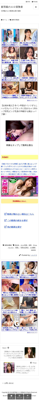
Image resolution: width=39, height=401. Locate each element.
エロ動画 (32, 247)
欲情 (30, 245)
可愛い (17, 247)
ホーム (5, 20)
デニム (35, 245)
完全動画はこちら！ (19, 201)
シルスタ (33, 255)
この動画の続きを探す (17, 220)
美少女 (17, 245)
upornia (33, 250)
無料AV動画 (15, 20)
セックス (11, 247)
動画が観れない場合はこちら (20, 214)
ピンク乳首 (24, 245)
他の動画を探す (14, 227)
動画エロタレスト (32, 100)
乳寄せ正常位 (24, 247)
